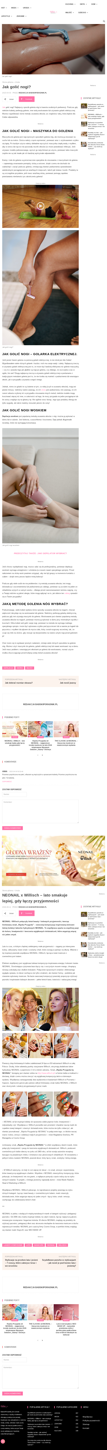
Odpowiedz (7, 781)
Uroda (17, 82)
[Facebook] (3, 1441)
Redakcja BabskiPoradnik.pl (33, 93)
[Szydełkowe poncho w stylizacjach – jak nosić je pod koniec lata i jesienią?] (84, 105)
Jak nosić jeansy (68, 683)
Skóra (20, 668)
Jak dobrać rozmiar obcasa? (19, 683)
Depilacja (8, 668)
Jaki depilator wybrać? (52, 553)
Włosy (30, 668)
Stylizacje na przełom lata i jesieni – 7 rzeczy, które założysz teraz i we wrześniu (39, 1426)
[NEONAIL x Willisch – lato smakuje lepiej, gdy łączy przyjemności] (14, 729)
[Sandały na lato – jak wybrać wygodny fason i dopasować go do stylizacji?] (84, 134)
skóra (43, 390)
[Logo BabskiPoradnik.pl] (53, 12)
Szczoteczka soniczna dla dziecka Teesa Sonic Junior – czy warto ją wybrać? (39, 1443)
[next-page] (42, 755)
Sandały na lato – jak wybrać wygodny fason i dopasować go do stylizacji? (39, 1435)
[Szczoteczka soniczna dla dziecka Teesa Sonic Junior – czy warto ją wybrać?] (84, 144)
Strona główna (7, 82)
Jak (3, 107)
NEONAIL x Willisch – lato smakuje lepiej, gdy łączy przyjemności (15, 743)
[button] (104, 21)
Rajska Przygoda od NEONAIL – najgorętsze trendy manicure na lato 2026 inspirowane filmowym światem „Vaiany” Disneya (40, 745)
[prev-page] (38, 755)
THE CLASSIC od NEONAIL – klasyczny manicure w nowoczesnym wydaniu (66, 743)
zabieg (67, 593)
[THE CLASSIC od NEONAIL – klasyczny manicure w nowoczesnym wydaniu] (66, 729)
